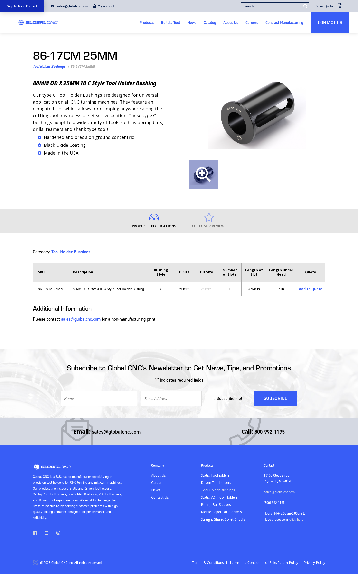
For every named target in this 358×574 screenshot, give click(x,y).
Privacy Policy (314, 562)
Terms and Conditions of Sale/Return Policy (263, 562)
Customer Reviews (209, 226)
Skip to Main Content (22, 6)
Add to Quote (310, 288)
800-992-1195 (269, 431)
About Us (230, 22)
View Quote (324, 6)
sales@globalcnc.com (72, 6)
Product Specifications (154, 226)
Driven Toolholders (216, 482)
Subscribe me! (229, 398)
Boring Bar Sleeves (216, 504)
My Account (106, 6)
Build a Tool (170, 22)
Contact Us (330, 22)
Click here (296, 519)
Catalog (210, 22)
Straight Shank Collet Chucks (223, 519)
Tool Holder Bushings (49, 66)
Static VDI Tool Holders (219, 497)
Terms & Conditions (208, 562)
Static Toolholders (215, 475)
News (192, 22)
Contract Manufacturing (284, 22)
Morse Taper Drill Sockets (221, 512)
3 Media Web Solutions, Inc (35, 562)
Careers (251, 22)
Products (147, 22)
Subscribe (275, 398)
